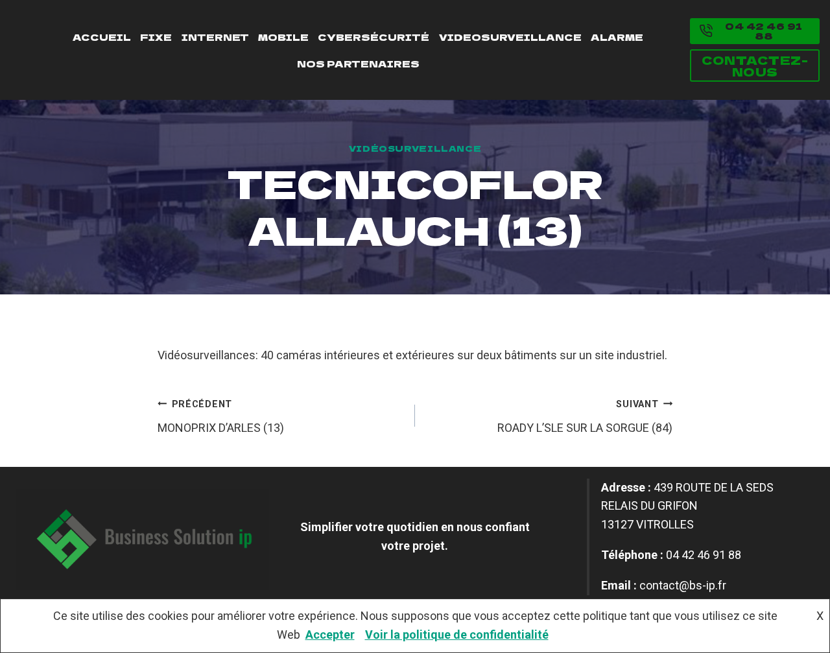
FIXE (156, 36)
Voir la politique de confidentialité (457, 634)
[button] (755, 31)
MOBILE (283, 36)
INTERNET (215, 36)
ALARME (617, 36)
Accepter (330, 634)
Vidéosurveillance (415, 148)
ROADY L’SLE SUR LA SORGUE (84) (584, 416)
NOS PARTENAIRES (358, 63)
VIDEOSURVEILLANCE (510, 36)
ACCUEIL (102, 36)
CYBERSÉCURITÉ (373, 36)
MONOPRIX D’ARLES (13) (221, 416)
